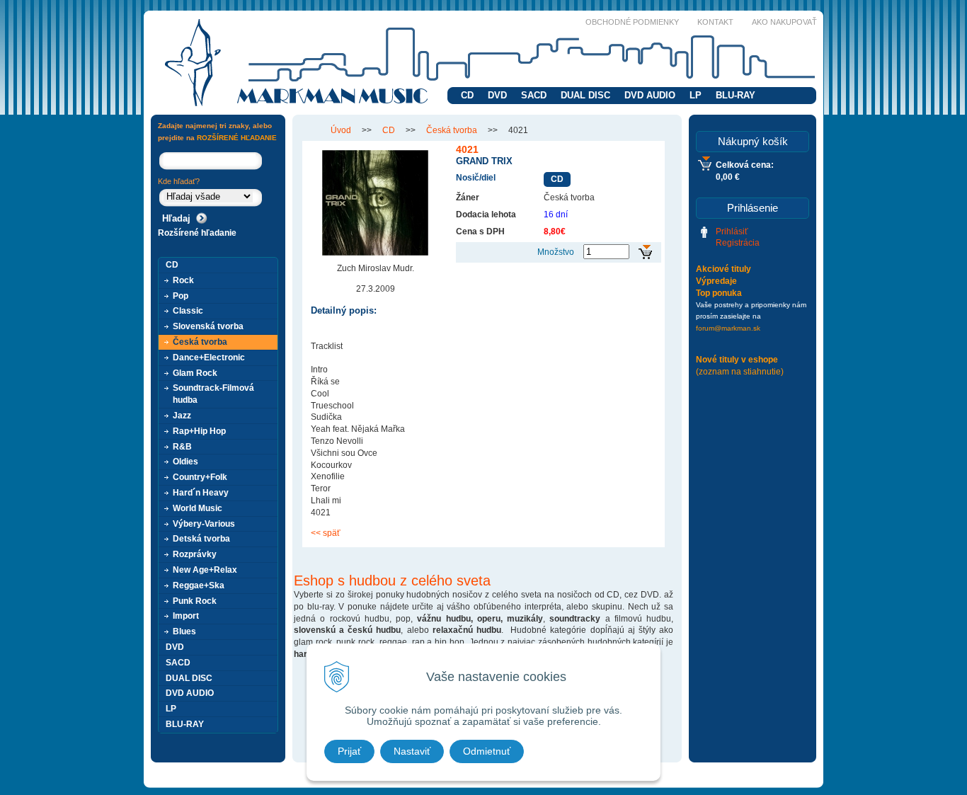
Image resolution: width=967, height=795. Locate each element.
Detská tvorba (201, 539)
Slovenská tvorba (208, 326)
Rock (183, 280)
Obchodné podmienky (632, 22)
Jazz (182, 416)
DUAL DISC (585, 95)
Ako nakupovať (784, 22)
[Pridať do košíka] (645, 252)
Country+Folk (200, 477)
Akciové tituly (723, 269)
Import (186, 616)
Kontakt (715, 22)
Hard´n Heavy (201, 493)
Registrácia (738, 243)
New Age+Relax (205, 570)
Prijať (349, 751)
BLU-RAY (735, 95)
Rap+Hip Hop (199, 431)
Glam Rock (195, 373)
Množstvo (555, 252)
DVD (497, 95)
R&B (182, 447)
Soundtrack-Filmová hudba (213, 394)
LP (696, 95)
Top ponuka (719, 293)
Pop (180, 296)
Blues (184, 631)
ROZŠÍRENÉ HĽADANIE (237, 138)
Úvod (341, 130)
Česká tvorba (451, 130)
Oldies (185, 462)
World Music (197, 508)
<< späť (326, 533)
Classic (188, 311)
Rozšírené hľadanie (197, 233)
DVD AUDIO (649, 95)
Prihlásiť (732, 231)
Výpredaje (716, 281)
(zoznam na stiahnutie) (740, 372)
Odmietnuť (486, 751)
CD (467, 95)
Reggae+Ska (198, 585)
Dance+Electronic (209, 357)
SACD (534, 95)
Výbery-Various (204, 524)
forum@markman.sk (728, 328)
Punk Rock (195, 601)
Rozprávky (195, 554)
